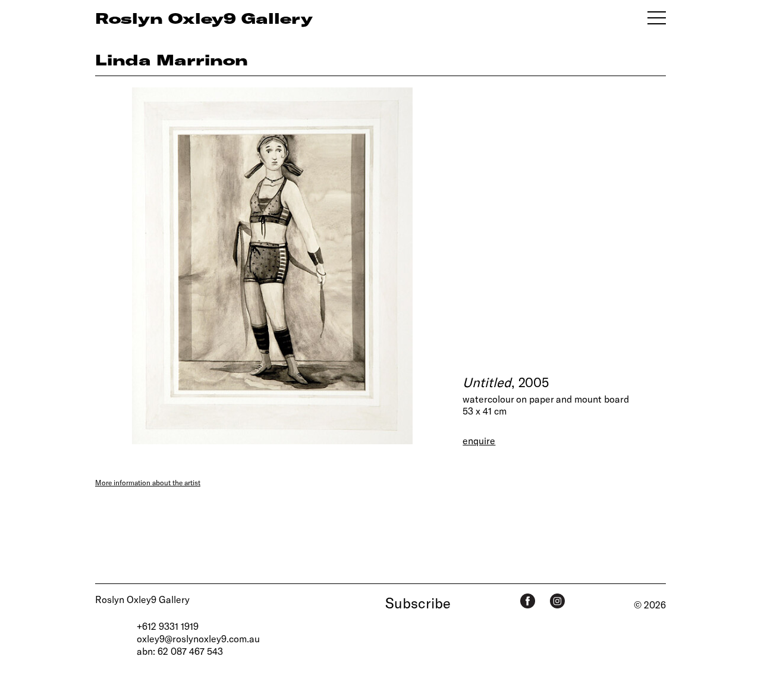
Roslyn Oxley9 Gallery (142, 599)
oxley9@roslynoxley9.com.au (198, 638)
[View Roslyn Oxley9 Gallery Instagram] (557, 601)
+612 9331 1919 (168, 626)
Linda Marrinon (171, 59)
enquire (479, 440)
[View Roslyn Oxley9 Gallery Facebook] (527, 601)
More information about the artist (147, 482)
